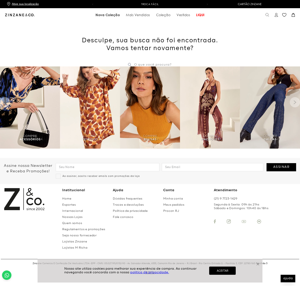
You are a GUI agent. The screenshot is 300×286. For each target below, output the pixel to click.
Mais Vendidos (138, 15)
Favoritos (284, 15)
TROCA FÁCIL (150, 4)
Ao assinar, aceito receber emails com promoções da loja (101, 176)
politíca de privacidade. (149, 272)
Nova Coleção (108, 15)
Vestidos (183, 15)
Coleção (163, 15)
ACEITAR (222, 270)
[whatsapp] (6, 275)
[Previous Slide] (5, 102)
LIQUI (200, 15)
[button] (93, 4)
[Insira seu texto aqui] (215, 221)
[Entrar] (275, 15)
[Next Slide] (295, 102)
